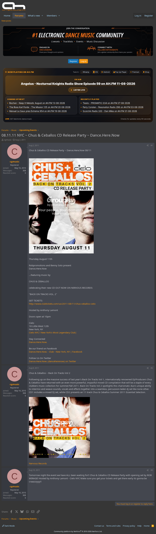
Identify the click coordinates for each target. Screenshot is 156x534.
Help (139, 525)
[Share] (148, 145)
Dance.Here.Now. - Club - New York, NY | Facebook (55, 351)
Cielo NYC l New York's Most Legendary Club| (52, 332)
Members (52, 15)
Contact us (99, 525)
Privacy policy (129, 525)
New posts (6, 20)
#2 (152, 368)
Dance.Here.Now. (38, 342)
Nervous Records (38, 463)
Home (7, 15)
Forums (19, 15)
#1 (152, 145)
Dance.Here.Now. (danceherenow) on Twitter (52, 361)
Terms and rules (113, 525)
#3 (152, 470)
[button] (42, 15)
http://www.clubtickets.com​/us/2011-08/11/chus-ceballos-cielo (62, 303)
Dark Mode (9, 525)
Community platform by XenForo (78, 531)
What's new (34, 15)
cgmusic (7, 139)
